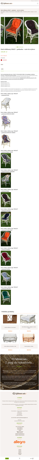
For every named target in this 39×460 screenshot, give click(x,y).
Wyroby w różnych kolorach (10, 11)
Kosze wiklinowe (20, 427)
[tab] (2, 69)
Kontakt (20, 454)
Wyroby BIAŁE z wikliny (18, 11)
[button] (16, 47)
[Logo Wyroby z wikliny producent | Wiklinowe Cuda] (6, 3)
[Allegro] (19, 442)
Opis (2, 69)
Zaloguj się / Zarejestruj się (34, 0)
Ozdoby (20, 430)
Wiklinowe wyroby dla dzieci (19, 433)
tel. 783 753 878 (13, 417)
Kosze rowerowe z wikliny (20, 426)
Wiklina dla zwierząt (20, 431)
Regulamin (20, 453)
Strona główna (3, 11)
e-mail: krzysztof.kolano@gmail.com (22, 417)
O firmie (20, 449)
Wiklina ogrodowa (20, 432)
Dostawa (20, 450)
